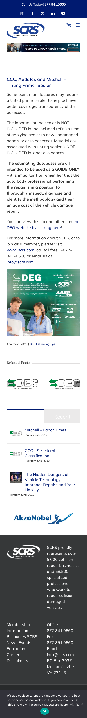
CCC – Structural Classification (40, 453)
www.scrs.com (20, 250)
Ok (45, 711)
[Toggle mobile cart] (69, 25)
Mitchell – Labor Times (45, 430)
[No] (81, 704)
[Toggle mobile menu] (78, 25)
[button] (10, 384)
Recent (61, 416)
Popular (25, 416)
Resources (16, 636)
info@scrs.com (20, 262)
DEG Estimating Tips (42, 344)
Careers (14, 654)
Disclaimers (17, 660)
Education (16, 648)
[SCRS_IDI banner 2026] (43, 47)
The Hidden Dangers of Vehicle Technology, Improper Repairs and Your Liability (50, 482)
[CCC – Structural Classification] (16, 451)
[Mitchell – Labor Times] (16, 430)
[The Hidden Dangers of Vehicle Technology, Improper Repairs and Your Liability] (16, 474)
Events (25, 642)
